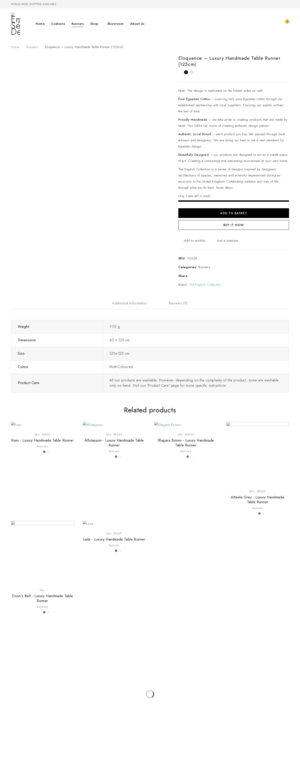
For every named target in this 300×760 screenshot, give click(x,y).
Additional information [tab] (129, 303)
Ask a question (228, 240)
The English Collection (205, 284)
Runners (32, 47)
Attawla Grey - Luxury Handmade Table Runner (257, 500)
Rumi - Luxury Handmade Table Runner (42, 440)
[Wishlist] (275, 24)
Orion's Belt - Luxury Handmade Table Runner (42, 598)
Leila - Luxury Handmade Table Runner (114, 539)
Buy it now (233, 225)
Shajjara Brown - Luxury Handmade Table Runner (186, 443)
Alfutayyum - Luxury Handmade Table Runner (114, 443)
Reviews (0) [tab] (178, 303)
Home (15, 47)
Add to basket (233, 213)
